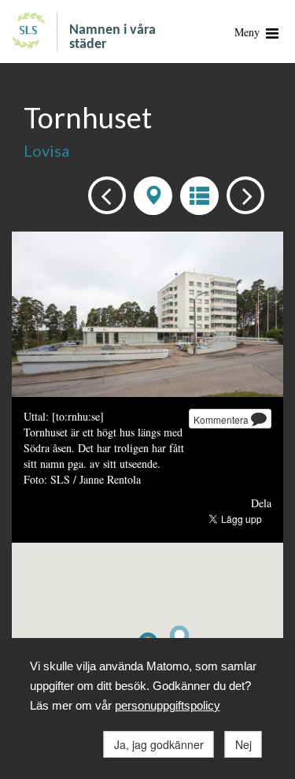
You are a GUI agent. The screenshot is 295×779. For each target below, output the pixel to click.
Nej (243, 744)
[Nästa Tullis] (241, 194)
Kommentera (222, 419)
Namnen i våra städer (112, 37)
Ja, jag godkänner (159, 744)
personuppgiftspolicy (167, 705)
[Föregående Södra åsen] (102, 194)
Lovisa (46, 150)
